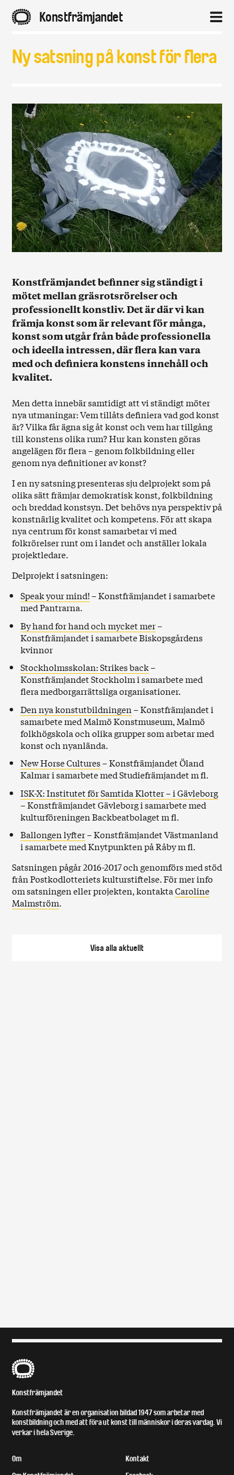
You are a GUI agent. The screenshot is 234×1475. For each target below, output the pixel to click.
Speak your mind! (55, 595)
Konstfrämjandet (37, 1393)
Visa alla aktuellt (117, 948)
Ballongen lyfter (52, 834)
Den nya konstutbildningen (76, 709)
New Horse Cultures (60, 762)
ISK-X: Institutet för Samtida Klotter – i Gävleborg (119, 792)
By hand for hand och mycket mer (88, 625)
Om (17, 1459)
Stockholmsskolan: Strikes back (84, 667)
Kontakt (137, 1459)
